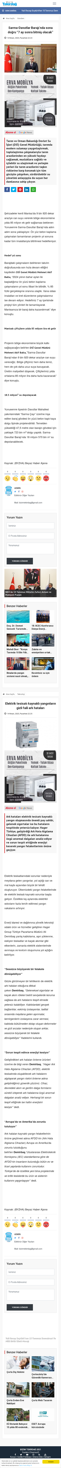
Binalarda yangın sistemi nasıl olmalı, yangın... (17, 676)
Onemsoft (34, 1452)
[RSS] (39, 1454)
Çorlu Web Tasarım (42, 1400)
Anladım (51, 1462)
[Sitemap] (45, 1454)
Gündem (20, 18)
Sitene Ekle (38, 1457)
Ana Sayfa (10, 18)
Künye (13, 1457)
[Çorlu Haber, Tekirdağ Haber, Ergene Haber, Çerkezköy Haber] (9, 3)
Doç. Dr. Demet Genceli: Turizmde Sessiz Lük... (16, 629)
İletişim (47, 1457)
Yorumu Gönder (20, 561)
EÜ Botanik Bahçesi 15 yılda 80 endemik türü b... (17, 1427)
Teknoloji (21, 694)
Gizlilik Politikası (24, 1457)
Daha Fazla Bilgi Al (25, 1465)
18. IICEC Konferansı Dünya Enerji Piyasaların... (42, 629)
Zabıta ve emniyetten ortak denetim (41, 652)
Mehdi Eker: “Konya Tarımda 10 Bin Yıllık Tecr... (17, 652)
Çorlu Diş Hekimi (15, 1372)
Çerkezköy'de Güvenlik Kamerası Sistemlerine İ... (42, 1377)
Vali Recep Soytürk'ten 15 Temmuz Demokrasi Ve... (27, 11)
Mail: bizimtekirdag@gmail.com (28, 502)
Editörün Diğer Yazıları (24, 495)
